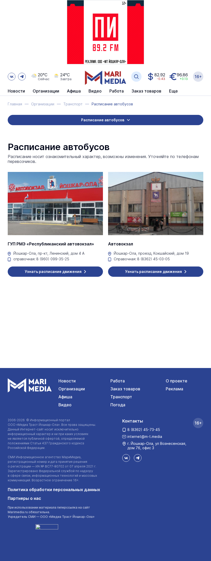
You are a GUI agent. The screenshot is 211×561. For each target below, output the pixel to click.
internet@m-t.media (144, 436)
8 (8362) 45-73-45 (143, 429)
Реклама (174, 388)
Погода (117, 404)
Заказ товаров (125, 388)
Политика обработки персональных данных (54, 489)
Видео (95, 91)
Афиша (65, 396)
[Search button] (136, 76)
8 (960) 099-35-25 (52, 259)
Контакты (132, 421)
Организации (71, 388)
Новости (16, 91)
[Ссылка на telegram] (22, 76)
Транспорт (121, 396)
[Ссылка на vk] (11, 76)
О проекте (176, 380)
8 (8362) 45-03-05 (153, 259)
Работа (116, 91)
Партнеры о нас (24, 498)
